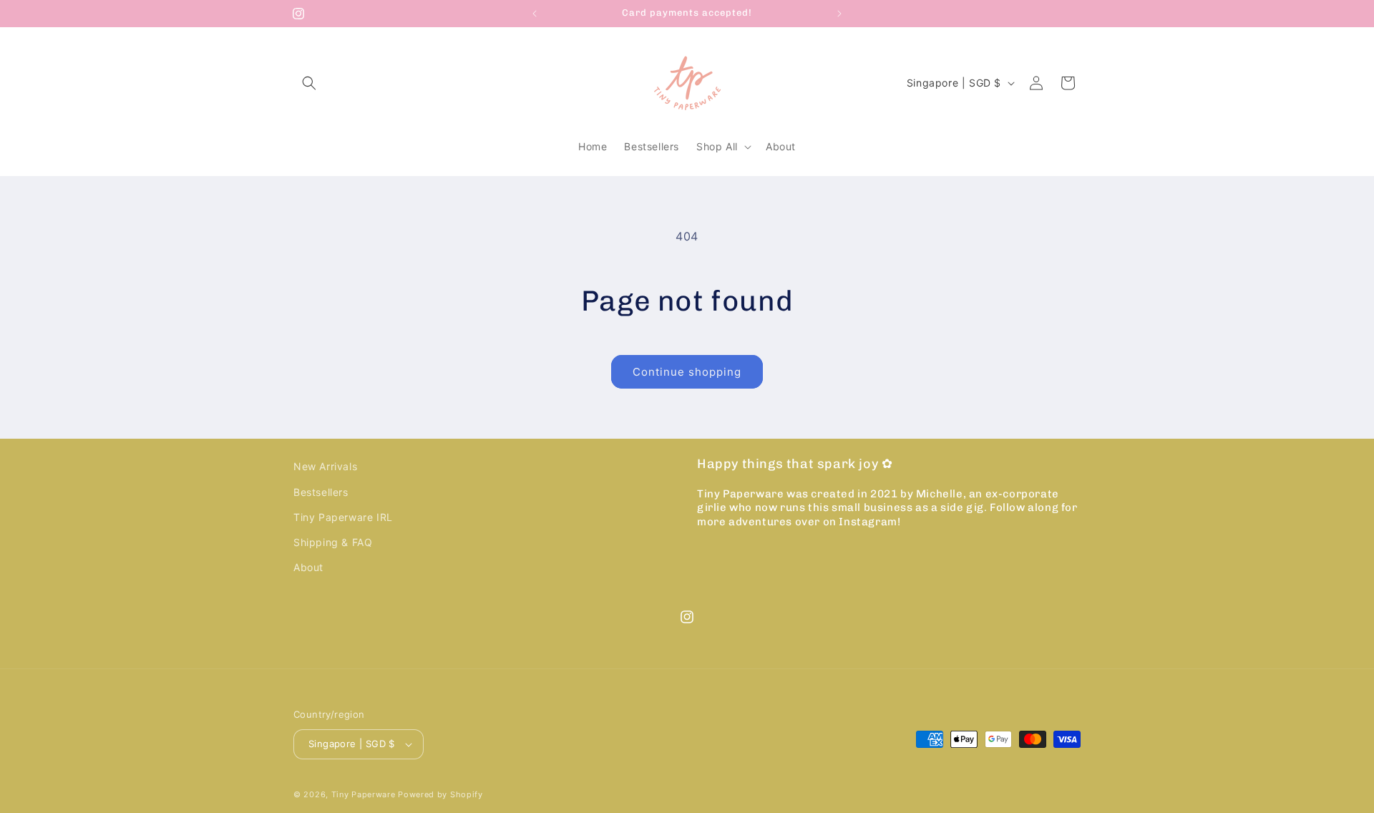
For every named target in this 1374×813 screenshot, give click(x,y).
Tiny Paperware (363, 794)
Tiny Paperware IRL (343, 517)
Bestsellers (321, 492)
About (308, 567)
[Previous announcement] (534, 13)
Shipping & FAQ (332, 542)
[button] (309, 83)
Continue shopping (687, 372)
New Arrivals (325, 466)
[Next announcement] (839, 13)
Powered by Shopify (440, 794)
